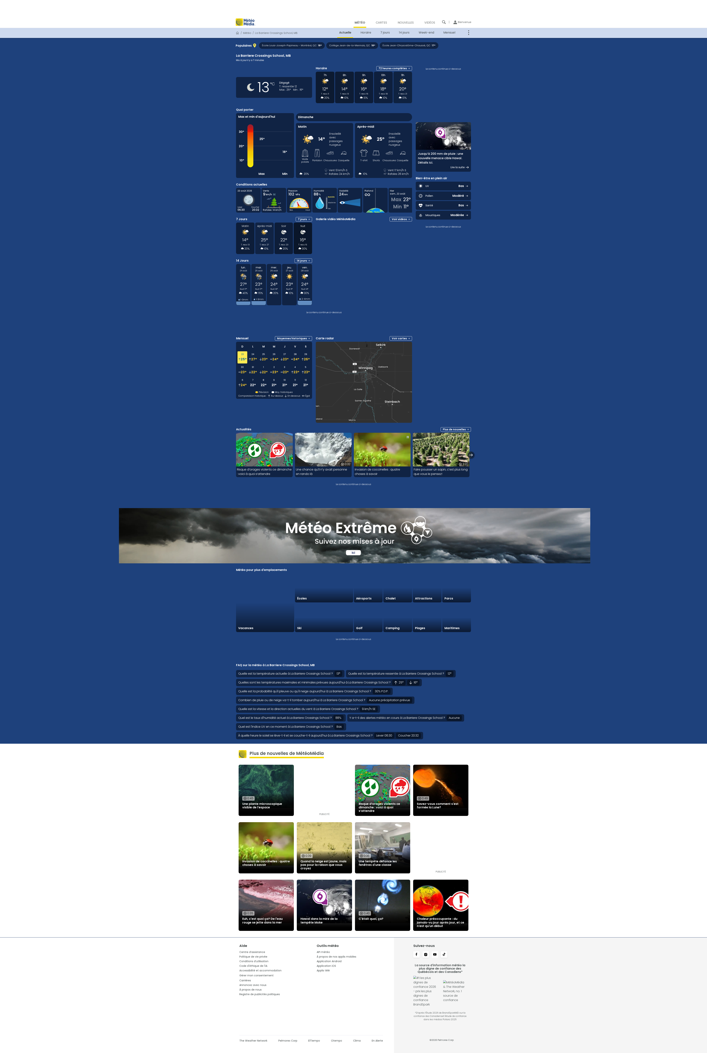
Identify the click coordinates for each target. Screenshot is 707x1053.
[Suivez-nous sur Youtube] (434, 954)
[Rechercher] (444, 22)
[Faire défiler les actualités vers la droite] (471, 455)
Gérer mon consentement (256, 975)
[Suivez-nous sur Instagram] (425, 954)
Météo (247, 33)
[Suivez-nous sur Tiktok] (444, 954)
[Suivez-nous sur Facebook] (416, 954)
